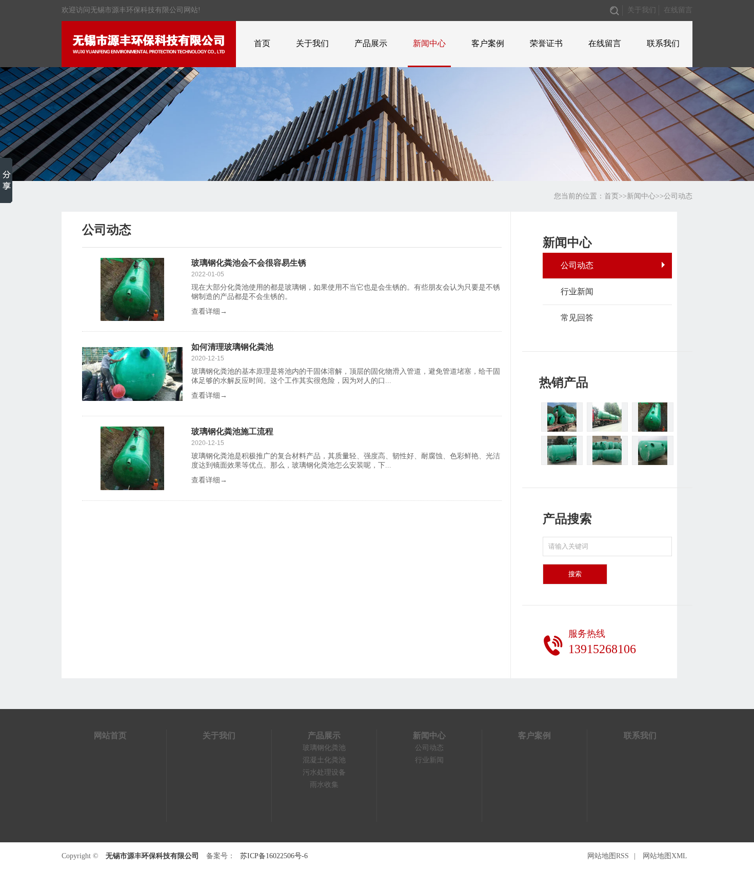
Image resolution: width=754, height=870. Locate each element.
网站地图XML (665, 856)
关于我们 (641, 10)
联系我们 (663, 43)
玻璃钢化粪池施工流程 (232, 431)
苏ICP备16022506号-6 (274, 856)
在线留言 (678, 10)
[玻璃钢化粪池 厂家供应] (607, 417)
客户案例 (487, 43)
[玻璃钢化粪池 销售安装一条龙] (652, 417)
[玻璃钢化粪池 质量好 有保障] (652, 450)
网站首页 (110, 735)
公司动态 (678, 196)
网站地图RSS (608, 856)
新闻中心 (429, 43)
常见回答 (577, 317)
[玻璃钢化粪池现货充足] (562, 450)
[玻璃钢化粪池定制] (607, 450)
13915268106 (602, 649)
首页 (262, 43)
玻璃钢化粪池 (324, 748)
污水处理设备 (324, 772)
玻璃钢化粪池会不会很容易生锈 (248, 262)
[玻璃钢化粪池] (562, 417)
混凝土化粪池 (324, 760)
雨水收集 (324, 784)
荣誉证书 (546, 43)
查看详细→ (209, 311)
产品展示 (370, 43)
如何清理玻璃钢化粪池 (232, 346)
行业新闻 (577, 291)
